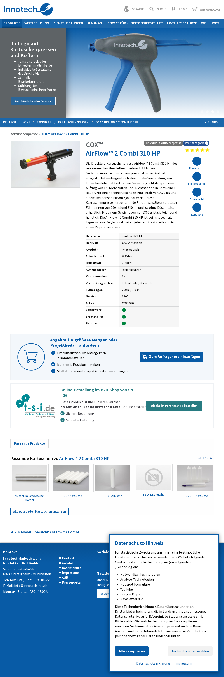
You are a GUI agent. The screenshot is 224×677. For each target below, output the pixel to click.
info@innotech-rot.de (30, 585)
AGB (65, 577)
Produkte (12, 23)
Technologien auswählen (190, 651)
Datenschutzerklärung (153, 663)
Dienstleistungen (68, 23)
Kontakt (68, 558)
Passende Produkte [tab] (29, 443)
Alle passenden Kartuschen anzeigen (39, 511)
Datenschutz (71, 568)
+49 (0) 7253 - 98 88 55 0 (33, 580)
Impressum (70, 572)
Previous (3, 72)
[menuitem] (12, 23)
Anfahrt (68, 563)
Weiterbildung (36, 23)
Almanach (95, 23)
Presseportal (72, 582)
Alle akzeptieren (132, 651)
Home (26, 122)
